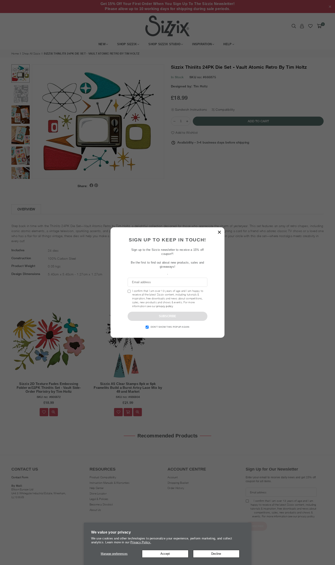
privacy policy (164, 306)
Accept (165, 553)
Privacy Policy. (140, 542)
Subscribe (167, 316)
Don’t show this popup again (170, 327)
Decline (216, 553)
